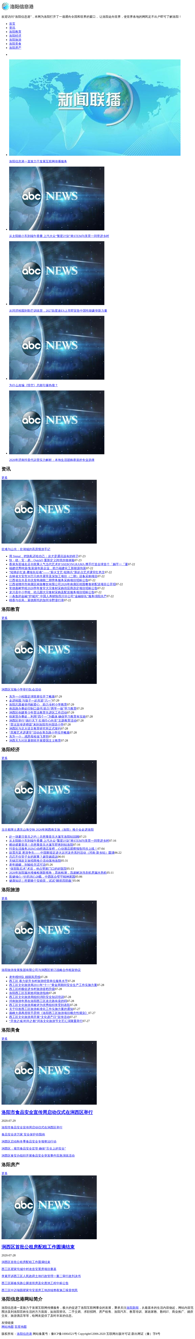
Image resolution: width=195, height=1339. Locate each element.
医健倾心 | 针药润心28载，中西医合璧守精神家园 (42, 876)
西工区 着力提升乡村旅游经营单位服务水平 (38, 981)
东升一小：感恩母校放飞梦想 (29, 736)
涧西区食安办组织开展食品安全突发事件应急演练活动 (38, 1155)
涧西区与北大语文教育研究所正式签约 (35, 728)
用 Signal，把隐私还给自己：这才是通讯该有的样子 (43, 556)
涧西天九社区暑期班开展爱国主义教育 (35, 740)
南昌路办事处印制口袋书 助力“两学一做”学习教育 (43, 708)
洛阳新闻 (132, 1307)
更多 (5, 477)
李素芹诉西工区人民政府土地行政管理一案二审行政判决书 (41, 1276)
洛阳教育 (15, 31)
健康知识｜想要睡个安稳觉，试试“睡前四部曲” (41, 880)
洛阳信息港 (24, 1333)
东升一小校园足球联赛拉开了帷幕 (32, 696)
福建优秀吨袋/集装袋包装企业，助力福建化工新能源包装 (47, 568)
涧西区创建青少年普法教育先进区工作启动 (38, 712)
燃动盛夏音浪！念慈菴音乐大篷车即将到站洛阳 (41, 844)
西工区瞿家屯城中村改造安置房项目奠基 (29, 1269)
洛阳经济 (15, 35)
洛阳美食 (15, 43)
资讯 (12, 27)
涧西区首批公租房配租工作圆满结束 (38, 1246)
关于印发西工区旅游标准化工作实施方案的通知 (41, 1009)
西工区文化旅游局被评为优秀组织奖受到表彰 (39, 1005)
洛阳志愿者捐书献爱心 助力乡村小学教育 (38, 704)
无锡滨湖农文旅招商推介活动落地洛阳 (35, 860)
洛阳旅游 (15, 39)
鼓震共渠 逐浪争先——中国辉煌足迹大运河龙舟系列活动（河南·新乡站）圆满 (61, 852)
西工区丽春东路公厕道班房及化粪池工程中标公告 (35, 1283)
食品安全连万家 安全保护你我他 (23, 1134)
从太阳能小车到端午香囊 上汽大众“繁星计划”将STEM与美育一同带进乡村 (59, 840)
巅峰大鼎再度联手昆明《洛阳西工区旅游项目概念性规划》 (48, 1013)
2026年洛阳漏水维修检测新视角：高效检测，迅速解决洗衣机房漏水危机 (58, 872)
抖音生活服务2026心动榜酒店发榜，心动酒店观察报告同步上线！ (53, 848)
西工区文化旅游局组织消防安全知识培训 (36, 997)
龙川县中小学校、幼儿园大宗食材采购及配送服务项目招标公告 (51, 592)
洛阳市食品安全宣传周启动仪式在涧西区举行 (47, 1112)
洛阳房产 (15, 47)
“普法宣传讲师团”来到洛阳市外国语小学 (36, 724)
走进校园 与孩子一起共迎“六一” (30, 700)
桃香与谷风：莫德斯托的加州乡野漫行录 (36, 600)
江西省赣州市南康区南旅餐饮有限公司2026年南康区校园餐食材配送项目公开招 (62, 584)
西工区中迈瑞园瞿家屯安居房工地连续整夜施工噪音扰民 (40, 1290)
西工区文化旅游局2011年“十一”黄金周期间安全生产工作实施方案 (53, 985)
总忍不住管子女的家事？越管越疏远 (33, 856)
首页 (12, 23)
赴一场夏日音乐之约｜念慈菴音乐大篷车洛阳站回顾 (44, 836)
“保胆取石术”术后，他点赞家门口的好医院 (38, 868)
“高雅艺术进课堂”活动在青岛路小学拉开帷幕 (39, 732)
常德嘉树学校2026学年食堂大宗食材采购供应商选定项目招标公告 (53, 588)
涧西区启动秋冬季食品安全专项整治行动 (29, 1141)
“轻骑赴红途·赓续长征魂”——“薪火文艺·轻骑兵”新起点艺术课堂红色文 (57, 572)
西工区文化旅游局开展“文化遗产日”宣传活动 (39, 1017)
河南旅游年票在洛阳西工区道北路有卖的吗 (38, 1001)
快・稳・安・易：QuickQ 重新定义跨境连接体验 (41, 560)
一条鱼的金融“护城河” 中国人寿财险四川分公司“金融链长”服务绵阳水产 (58, 596)
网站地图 (8, 1326)
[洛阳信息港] (18, 10)
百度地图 (20, 1326)
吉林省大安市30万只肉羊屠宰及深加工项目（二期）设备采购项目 (53, 576)
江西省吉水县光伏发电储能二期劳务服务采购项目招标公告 (48, 580)
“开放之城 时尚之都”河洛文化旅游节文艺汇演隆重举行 (46, 1021)
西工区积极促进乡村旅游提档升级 (32, 989)
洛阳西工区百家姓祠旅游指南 (29, 993)
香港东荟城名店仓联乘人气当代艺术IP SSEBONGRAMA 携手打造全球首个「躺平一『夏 (68, 564)
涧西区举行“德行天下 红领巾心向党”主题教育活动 (43, 720)
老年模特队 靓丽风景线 (24, 977)
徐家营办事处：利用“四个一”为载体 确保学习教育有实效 (47, 716)
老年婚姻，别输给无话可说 (27, 864)
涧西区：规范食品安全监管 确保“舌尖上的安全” (34, 1148)
